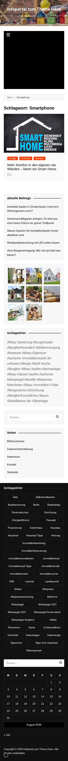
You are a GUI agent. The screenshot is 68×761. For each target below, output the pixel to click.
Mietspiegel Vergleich (23, 619)
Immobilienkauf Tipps (20, 566)
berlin (36, 504)
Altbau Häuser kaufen (23, 374)
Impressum (13, 456)
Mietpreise (48, 589)
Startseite (12, 472)
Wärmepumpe (34, 650)
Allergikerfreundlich (21, 347)
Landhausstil (52, 581)
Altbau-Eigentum (34, 353)
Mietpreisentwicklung (22, 596)
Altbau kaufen (31, 369)
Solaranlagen (33, 635)
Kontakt (11, 464)
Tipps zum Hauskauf (46, 642)
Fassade (51, 520)
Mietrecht (52, 596)
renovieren (14, 627)
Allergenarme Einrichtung (25, 390)
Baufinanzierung (16, 504)
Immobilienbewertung (33, 543)
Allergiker (14, 369)
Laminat (29, 581)
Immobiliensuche (49, 573)
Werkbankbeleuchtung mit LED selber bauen (33, 242)
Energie (12, 158)
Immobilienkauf (51, 558)
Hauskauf (13, 535)
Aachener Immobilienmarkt (26, 358)
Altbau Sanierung (19, 342)
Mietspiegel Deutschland (47, 612)
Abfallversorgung (47, 347)
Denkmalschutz (20, 512)
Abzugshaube (43, 342)
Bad (15, 497)
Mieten (18, 589)
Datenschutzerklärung (20, 449)
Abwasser (14, 353)
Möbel (53, 619)
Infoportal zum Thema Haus (34, 9)
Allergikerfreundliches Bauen (28, 395)
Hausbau (55, 527)
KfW (11, 581)
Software (39, 158)
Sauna (31, 627)
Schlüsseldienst (51, 627)
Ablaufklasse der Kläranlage (27, 401)
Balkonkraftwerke (45, 497)
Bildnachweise (15, 441)
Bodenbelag (53, 504)
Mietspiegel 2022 (17, 612)
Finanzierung (15, 527)
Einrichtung (50, 512)
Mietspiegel (17, 604)
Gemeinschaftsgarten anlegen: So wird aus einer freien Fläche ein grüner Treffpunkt (32, 220)
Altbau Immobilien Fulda (40, 385)
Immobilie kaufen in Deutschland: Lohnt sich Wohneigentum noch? (33, 208)
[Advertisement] (34, 64)
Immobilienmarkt (19, 573)
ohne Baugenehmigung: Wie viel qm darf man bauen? (34, 252)
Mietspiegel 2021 (47, 604)
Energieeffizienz (20, 520)
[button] (6, 755)
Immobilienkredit (50, 566)
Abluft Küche (41, 363)
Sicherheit (26, 158)
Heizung (55, 535)
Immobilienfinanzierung (34, 550)
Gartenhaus (36, 527)
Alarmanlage (51, 369)
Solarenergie (54, 635)
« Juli (7, 735)
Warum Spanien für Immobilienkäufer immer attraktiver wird (32, 232)
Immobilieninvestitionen (21, 558)
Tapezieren (16, 642)
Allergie (25, 363)
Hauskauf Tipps (34, 535)
